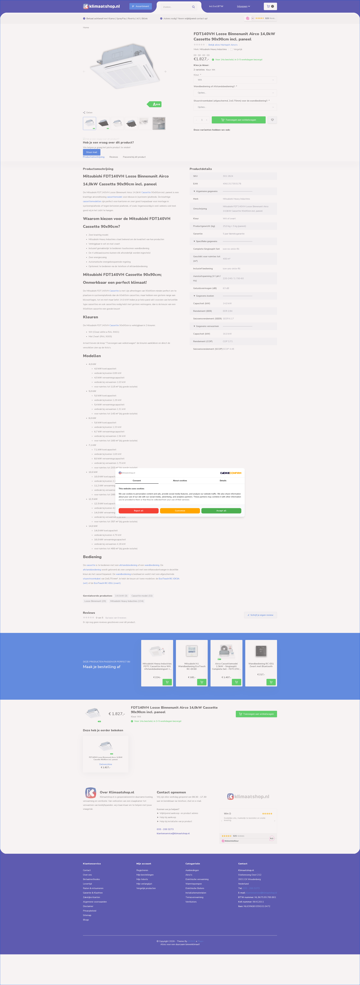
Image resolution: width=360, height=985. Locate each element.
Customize (180, 510)
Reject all (138, 510)
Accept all (221, 510)
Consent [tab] (137, 480)
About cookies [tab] (180, 480)
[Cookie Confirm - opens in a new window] (230, 473)
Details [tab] (223, 480)
